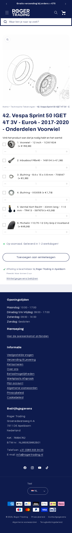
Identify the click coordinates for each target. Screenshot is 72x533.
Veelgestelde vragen (20, 355)
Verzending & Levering (21, 359)
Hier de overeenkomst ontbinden (28, 336)
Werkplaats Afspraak (20, 378)
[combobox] (36, 21)
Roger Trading (21, 517)
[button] (7, 12)
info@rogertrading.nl (29, 454)
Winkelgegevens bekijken (22, 278)
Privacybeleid (15, 392)
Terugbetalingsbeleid (51, 522)
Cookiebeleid (15, 397)
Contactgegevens (57, 517)
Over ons (12, 369)
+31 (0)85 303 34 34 (31, 450)
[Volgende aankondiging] (65, 4)
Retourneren (15, 364)
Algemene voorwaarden (22, 388)
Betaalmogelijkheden (20, 374)
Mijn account (15, 383)
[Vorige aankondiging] (6, 4)
